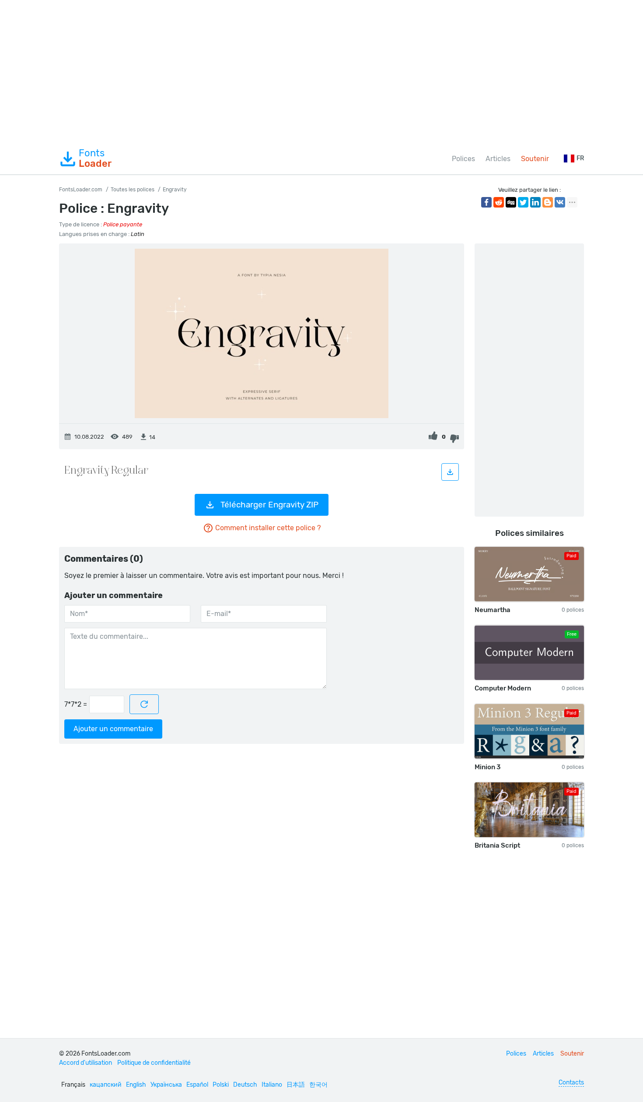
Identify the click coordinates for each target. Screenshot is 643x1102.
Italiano (272, 1084)
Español (197, 1084)
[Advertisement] (321, 72)
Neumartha (492, 610)
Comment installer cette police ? (268, 528)
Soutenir (535, 159)
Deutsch (245, 1084)
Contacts (571, 1082)
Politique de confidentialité (154, 1063)
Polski (221, 1084)
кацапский (106, 1084)
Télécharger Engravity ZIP (269, 505)
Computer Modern (503, 688)
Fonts (95, 158)
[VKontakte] (560, 202)
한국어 (318, 1084)
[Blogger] (547, 202)
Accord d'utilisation (85, 1063)
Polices (463, 159)
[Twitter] (523, 202)
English (136, 1084)
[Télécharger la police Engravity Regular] (450, 472)
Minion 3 (487, 767)
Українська (166, 1084)
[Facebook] (486, 202)
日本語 (296, 1084)
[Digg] (511, 202)
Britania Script (497, 845)
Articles (498, 159)
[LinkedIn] (535, 202)
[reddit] (498, 202)
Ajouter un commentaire (113, 729)
